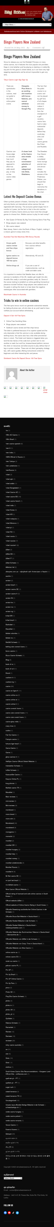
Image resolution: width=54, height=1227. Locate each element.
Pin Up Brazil (10, 974)
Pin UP (8, 970)
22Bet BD (9, 554)
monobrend (10, 827)
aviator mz (9, 607)
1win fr (8, 448)
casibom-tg (10, 682)
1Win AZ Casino (11, 435)
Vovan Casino (11, 1125)
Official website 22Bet (13, 900)
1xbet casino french (13, 501)
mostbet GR (10, 845)
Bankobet (9, 624)
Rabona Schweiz (12, 1023)
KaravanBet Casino (13, 774)
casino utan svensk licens (15, 713)
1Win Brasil (10, 439)
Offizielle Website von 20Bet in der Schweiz (21, 939)
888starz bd (10, 567)
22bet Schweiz (11, 563)
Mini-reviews (10, 805)
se (6, 1049)
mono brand (10, 814)
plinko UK (9, 1009)
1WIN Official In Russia (14, 457)
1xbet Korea (10, 510)
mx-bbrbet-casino (12, 885)
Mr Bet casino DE (12, 876)
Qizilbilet (9, 1018)
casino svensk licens (13, 708)
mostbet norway (11, 858)
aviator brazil (10, 585)
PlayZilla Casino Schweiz (15, 996)
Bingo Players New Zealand (22, 42)
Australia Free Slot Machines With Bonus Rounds (22, 237)
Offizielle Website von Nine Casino (18, 948)
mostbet (9, 840)
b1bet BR (9, 616)
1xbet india (10, 505)
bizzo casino (10, 651)
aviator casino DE (12, 589)
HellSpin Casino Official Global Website (20, 761)
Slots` (8, 1062)
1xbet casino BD (12, 496)
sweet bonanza (11, 1091)
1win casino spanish (13, 443)
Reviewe (9, 1036)
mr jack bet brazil (12, 880)
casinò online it (11, 704)
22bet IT (9, 558)
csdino (8, 730)
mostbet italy (10, 854)
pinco (8, 987)
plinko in (9, 1005)
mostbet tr (9, 871)
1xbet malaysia (11, 518)
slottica (8, 1067)
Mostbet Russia (11, 867)
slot (7, 1054)
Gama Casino (11, 748)
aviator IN (9, 598)
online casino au (11, 952)
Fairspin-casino (11, 739)
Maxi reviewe (10, 796)
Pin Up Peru (10, 983)
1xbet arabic (10, 483)
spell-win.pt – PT (12, 1078)
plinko (8, 1001)
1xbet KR (9, 514)
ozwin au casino (11, 961)
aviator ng (9, 611)
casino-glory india (12, 721)
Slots (7, 1058)
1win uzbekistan (11, 465)
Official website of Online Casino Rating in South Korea (26, 905)
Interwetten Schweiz (13, 766)
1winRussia (10, 470)
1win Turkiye (10, 461)
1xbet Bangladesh (12, 488)
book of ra (9, 664)
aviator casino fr (11, 593)
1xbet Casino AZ (12, 492)
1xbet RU (9, 532)
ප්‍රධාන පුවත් (10, 1151)
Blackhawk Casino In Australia (15, 294)
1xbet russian (10, 541)
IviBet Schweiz (11, 770)
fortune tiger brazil (12, 743)
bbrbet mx (9, 638)
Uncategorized (11, 1100)
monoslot (9, 836)
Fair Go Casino (11, 735)
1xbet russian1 (11, 545)
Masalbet (9, 792)
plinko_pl (9, 1014)
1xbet (8, 474)
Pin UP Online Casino (13, 979)
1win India (9, 452)
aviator (8, 580)
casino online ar (11, 699)
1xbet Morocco (11, 523)
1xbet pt (9, 527)
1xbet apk (9, 479)
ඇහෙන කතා (10, 1138)
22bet (8, 549)
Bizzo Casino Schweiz (14, 655)
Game (8, 752)
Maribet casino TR (12, 787)
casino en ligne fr (12, 690)
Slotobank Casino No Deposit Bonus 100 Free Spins (23, 358)
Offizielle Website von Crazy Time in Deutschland (24, 943)
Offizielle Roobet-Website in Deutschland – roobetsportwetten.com (21, 926)
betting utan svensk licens (15, 646)
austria (8, 576)
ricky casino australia (13, 1045)
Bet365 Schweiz (11, 642)
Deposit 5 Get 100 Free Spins (14, 315)
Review (8, 1031)
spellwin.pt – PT (11, 1083)
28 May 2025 (19, 48)
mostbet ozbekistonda (14, 863)
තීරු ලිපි (8, 1147)
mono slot (9, 818)
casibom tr (9, 677)
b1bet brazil (10, 620)
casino (8, 686)
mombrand (9, 810)
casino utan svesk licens (15, 717)
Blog (7, 660)
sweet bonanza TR (12, 1096)
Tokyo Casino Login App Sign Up (16, 79)
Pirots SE (9, 992)
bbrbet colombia (11, 633)
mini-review (10, 801)
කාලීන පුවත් (10, 1142)
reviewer (9, 1040)
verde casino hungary (13, 1112)
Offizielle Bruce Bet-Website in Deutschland (21, 916)
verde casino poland (13, 1116)
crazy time (9, 726)
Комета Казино (11, 1129)
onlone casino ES (12, 956)
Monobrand (10, 823)
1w (7, 430)
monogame (10, 832)
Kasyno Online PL (12, 779)
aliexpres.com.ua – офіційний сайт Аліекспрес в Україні (26, 571)
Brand (8, 673)
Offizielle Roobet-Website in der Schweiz (20, 921)
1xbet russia (10, 536)
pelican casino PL (12, 965)
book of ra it (10, 668)
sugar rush (9, 1087)
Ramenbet (9, 1027)
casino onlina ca (11, 695)
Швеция (9, 1134)
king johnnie (10, 783)
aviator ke (9, 602)
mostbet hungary (12, 849)
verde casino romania (13, 1120)
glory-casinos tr (11, 757)
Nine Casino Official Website (16, 889)
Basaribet (9, 629)
